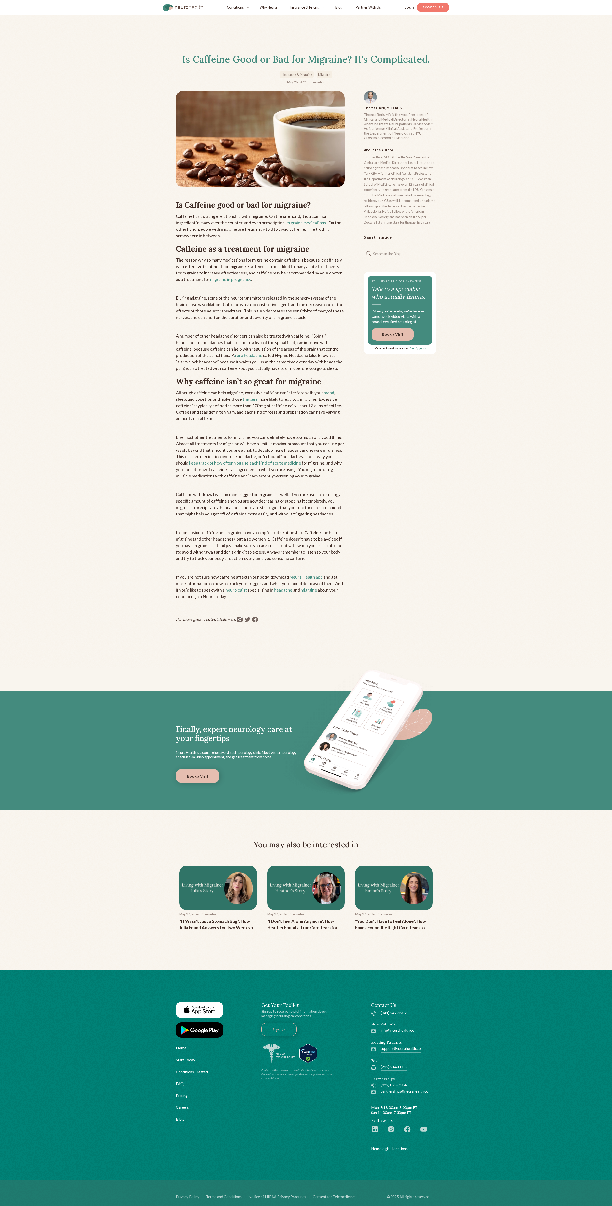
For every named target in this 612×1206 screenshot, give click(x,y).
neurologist (236, 589)
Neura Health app (306, 577)
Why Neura (268, 7)
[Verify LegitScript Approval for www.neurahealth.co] (308, 1053)
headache (283, 589)
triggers (250, 399)
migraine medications (306, 222)
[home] (183, 7)
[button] (236, 7)
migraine (309, 589)
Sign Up (279, 1029)
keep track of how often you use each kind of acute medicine (245, 463)
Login (409, 7)
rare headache (248, 355)
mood (329, 392)
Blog (338, 7)
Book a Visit (433, 7)
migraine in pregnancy (230, 279)
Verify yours (418, 348)
